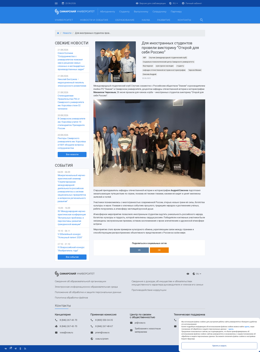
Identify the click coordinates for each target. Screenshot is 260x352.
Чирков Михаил (194, 70)
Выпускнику (141, 11)
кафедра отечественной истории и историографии (164, 70)
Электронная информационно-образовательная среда (86, 287)
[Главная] (58, 33)
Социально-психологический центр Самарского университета (168, 62)
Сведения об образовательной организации (80, 281)
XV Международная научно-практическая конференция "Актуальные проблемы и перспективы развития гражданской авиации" (72, 218)
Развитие (163, 20)
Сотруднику (159, 11)
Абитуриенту (107, 11)
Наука (146, 20)
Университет (64, 20)
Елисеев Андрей (149, 74)
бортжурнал (148, 66)
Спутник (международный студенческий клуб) (168, 58)
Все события (72, 257)
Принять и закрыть (219, 346)
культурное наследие (164, 66)
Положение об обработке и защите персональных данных (88, 292)
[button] (173, 3)
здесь (246, 327)
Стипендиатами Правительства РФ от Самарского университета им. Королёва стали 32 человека (71, 102)
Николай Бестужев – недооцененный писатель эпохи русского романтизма (72, 82)
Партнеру (176, 11)
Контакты (184, 20)
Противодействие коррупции (149, 290)
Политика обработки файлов (71, 297)
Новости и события (94, 20)
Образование (125, 20)
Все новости (72, 154)
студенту (180, 66)
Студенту (124, 11)
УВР (144, 58)
